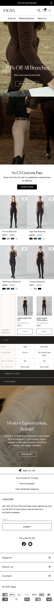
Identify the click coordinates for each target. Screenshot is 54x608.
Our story (27, 454)
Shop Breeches (27, 84)
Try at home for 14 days (27, 478)
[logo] (9, 10)
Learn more (27, 187)
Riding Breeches (26, 18)
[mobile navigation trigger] (49, 10)
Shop (25, 331)
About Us (42, 18)
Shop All (11, 18)
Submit (27, 527)
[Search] (39, 10)
